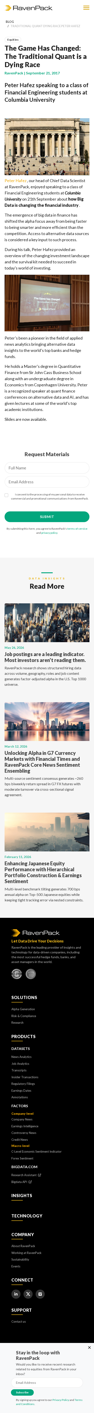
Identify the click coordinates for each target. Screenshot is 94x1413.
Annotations (19, 1097)
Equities (12, 39)
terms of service (77, 528)
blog (10, 22)
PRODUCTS (23, 1036)
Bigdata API (19, 1182)
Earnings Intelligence (24, 1126)
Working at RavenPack (26, 1253)
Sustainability (20, 1259)
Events (15, 1266)
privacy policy (49, 532)
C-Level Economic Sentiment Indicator (36, 1151)
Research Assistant (24, 1175)
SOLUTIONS (24, 997)
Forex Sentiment (22, 1158)
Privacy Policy (60, 1400)
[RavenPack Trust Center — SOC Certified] (31, 975)
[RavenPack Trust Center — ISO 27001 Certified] (16, 975)
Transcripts (18, 1070)
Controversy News (23, 1133)
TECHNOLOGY (26, 1215)
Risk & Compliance (23, 1016)
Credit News (19, 1139)
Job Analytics (20, 1063)
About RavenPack (23, 1246)
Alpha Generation (23, 1009)
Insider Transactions (24, 1077)
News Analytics (21, 1057)
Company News (21, 1119)
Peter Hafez (16, 180)
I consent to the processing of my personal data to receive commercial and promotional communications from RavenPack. (50, 496)
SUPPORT (21, 1310)
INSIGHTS (21, 1195)
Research (17, 1022)
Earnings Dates (21, 1090)
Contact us (18, 1321)
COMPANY (22, 1234)
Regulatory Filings (23, 1084)
